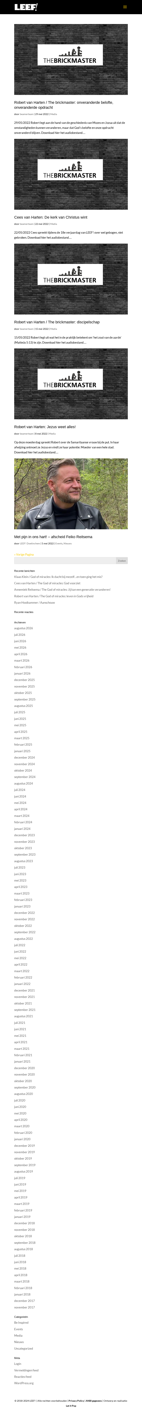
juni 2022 (20, 951)
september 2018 (25, 1242)
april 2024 (20, 809)
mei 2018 (20, 1268)
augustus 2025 (23, 706)
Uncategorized (23, 1348)
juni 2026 (20, 641)
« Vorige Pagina (24, 554)
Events (59, 543)
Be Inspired (21, 1322)
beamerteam (26, 114)
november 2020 (24, 1074)
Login (17, 1364)
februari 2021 (23, 1055)
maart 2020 (21, 1126)
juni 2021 (20, 1029)
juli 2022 (19, 945)
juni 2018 (20, 1262)
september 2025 (25, 699)
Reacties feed (23, 1376)
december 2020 (24, 1068)
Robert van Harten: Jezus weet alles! (45, 427)
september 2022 (25, 932)
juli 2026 (19, 635)
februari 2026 (23, 667)
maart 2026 (21, 660)
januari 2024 (22, 829)
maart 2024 (21, 816)
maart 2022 (21, 971)
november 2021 (24, 997)
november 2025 (24, 686)
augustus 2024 (23, 783)
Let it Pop (71, 1405)
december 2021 (24, 990)
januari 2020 (22, 1139)
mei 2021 (20, 1036)
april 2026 (20, 654)
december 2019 (24, 1145)
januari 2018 (22, 1294)
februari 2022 (23, 977)
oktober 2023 (23, 848)
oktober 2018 (23, 1236)
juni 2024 (20, 796)
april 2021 (20, 1042)
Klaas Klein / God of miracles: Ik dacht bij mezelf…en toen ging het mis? (58, 577)
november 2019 (24, 1152)
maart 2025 (21, 738)
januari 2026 (22, 673)
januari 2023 (22, 906)
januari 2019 (22, 1217)
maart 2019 (21, 1204)
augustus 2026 (23, 628)
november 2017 (24, 1307)
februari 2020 (23, 1133)
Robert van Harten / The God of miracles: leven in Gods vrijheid (54, 596)
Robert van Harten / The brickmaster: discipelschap (57, 322)
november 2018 (24, 1230)
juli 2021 (19, 1023)
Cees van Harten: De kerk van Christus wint (50, 217)
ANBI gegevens (94, 1400)
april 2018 (20, 1275)
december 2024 (24, 757)
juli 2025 (19, 712)
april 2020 (20, 1120)
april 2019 (20, 1197)
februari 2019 (23, 1210)
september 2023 (25, 854)
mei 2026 (20, 647)
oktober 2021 (23, 1003)
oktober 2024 (23, 770)
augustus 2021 (23, 1016)
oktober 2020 (23, 1081)
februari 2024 (23, 822)
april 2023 (20, 887)
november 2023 (24, 841)
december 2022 (24, 913)
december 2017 (24, 1301)
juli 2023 (19, 867)
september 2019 (25, 1165)
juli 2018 (19, 1255)
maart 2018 (21, 1281)
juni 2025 (20, 719)
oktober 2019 (23, 1158)
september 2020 (25, 1087)
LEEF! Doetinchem (30, 543)
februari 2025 (23, 744)
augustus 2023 (23, 861)
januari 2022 (22, 984)
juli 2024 (19, 790)
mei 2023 (20, 880)
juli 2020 (19, 1100)
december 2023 (24, 835)
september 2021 (25, 1010)
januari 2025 (22, 751)
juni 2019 (20, 1184)
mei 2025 (20, 725)
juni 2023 (20, 874)
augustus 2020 (23, 1094)
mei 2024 (20, 803)
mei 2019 (20, 1191)
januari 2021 (22, 1061)
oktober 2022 (23, 926)
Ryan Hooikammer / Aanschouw (34, 602)
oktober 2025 (23, 693)
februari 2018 (23, 1288)
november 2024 (24, 764)
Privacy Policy (76, 1400)
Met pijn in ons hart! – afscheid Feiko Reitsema (53, 537)
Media (53, 114)
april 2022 (20, 964)
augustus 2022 (23, 938)
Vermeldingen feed (26, 1370)
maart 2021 (21, 1048)
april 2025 (20, 732)
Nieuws (68, 543)
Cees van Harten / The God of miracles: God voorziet (47, 583)
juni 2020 (20, 1107)
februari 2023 (23, 900)
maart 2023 (21, 893)
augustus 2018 (23, 1249)
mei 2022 (20, 958)
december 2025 (24, 680)
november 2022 (24, 919)
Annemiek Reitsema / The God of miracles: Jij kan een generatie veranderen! (62, 589)
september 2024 (25, 777)
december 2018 (24, 1223)
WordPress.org (24, 1383)
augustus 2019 (23, 1171)
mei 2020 (20, 1113)
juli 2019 (19, 1178)
